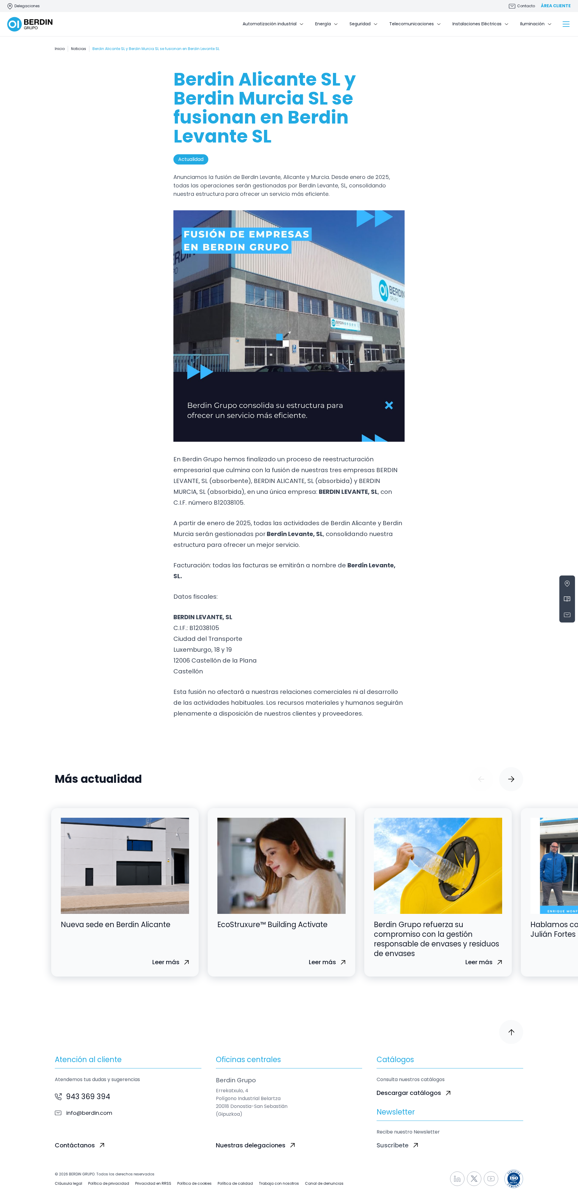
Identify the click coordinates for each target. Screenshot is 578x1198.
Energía (323, 24)
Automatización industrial (270, 24)
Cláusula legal (68, 1183)
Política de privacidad (108, 1183)
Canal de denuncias (324, 1183)
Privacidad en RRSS (153, 1183)
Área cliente (556, 6)
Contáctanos (75, 1145)
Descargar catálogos (409, 1093)
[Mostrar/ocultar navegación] (566, 24)
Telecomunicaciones (411, 24)
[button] (481, 779)
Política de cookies (194, 1183)
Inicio (60, 48)
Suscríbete (393, 1145)
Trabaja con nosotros (279, 1183)
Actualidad (191, 159)
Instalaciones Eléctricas (477, 24)
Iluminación (532, 24)
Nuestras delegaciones (250, 1145)
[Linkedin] (457, 1178)
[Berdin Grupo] (29, 24)
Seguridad (360, 24)
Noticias (78, 48)
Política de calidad (235, 1183)
